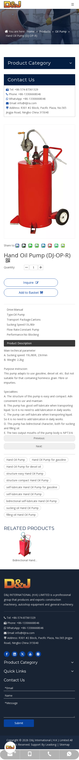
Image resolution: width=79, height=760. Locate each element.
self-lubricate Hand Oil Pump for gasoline (31, 487)
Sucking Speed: (16, 324)
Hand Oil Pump (15, 459)
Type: (10, 314)
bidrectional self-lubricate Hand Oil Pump (31, 501)
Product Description (19, 343)
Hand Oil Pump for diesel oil (23, 466)
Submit (19, 723)
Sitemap (64, 744)
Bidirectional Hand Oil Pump (25, 560)
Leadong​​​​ (50, 744)
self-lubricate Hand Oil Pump (24, 494)
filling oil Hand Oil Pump (21, 514)
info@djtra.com (27, 103)
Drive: (10, 309)
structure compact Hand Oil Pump (27, 480)
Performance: (15, 334)
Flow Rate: (13, 329)
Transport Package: (19, 319)
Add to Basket (29, 292)
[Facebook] (7, 654)
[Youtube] (30, 654)
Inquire (28, 282)
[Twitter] (22, 654)
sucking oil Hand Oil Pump (22, 508)
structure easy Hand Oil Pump (24, 473)
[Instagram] (38, 654)
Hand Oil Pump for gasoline (49, 459)
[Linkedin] (14, 654)
